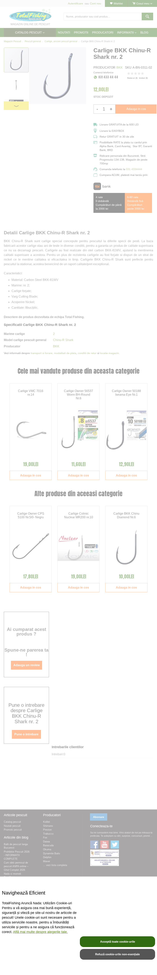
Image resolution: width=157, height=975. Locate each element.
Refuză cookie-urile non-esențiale (117, 954)
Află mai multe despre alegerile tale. (40, 932)
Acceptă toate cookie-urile (117, 941)
